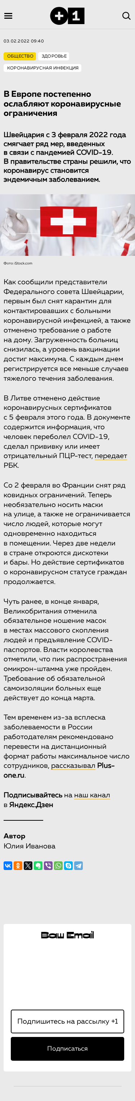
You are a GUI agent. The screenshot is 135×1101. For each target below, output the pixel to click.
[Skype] (68, 865)
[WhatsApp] (58, 865)
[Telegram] (78, 865)
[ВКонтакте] (8, 865)
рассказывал (73, 765)
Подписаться (67, 1049)
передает (111, 455)
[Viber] (48, 865)
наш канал (92, 795)
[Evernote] (38, 865)
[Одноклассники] (18, 865)
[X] (28, 865)
